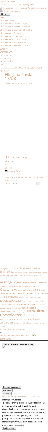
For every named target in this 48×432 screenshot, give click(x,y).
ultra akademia (31, 316)
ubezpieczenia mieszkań (9, 304)
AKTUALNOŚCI (6, 61)
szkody (3, 297)
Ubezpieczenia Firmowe (10, 33)
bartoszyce (16, 272)
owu (14, 289)
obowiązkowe (29, 283)
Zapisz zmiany (9, 428)
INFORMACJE (5, 55)
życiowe (3, 326)
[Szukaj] (38, 183)
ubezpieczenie (28, 307)
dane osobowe (34, 272)
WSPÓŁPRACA (6, 52)
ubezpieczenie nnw (7, 312)
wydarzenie (7, 322)
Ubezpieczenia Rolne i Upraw (13, 42)
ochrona (41, 283)
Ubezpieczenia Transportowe (13, 39)
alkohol (37, 268)
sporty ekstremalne (40, 293)
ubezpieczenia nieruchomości (32, 304)
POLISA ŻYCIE (6, 58)
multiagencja (9, 282)
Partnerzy (20, 171)
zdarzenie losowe (32, 323)
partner (26, 290)
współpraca (34, 318)
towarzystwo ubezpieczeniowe (30, 297)
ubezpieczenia (13, 300)
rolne (23, 293)
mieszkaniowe (41, 279)
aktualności (28, 268)
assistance (6, 271)
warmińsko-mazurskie (11, 318)
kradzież (9, 279)
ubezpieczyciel (21, 312)
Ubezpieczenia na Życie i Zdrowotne (16, 30)
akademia (16, 268)
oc (35, 282)
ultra (31, 311)
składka (29, 293)
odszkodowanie (32, 286)
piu (30, 290)
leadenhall (31, 279)
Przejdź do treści (7, 1)
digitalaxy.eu (5, 339)
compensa (24, 272)
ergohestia (43, 272)
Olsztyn (5, 289)
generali (2, 275)
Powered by (21, 396)
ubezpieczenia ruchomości (10, 308)
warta (25, 319)
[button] (1, 332)
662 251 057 (17, 4)
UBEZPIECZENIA (7, 20)
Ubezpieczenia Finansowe (11, 36)
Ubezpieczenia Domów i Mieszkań (15, 26)
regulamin (12, 293)
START (3, 17)
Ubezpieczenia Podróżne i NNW (14, 45)
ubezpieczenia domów (34, 301)
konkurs (3, 279)
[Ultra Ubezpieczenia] (10, 11)
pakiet (20, 290)
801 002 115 (5, 4)
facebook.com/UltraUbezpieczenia (31, 8)
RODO (2, 64)
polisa (36, 289)
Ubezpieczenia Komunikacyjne (13, 23)
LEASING (4, 49)
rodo (19, 293)
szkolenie (12, 296)
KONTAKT (4, 71)
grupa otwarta (11, 275)
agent (7, 268)
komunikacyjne (21, 275)
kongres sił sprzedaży (36, 275)
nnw (21, 282)
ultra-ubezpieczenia (22, 313)
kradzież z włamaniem (20, 279)
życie (42, 323)
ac (1, 268)
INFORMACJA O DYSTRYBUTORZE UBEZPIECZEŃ (21, 68)
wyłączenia (20, 323)
